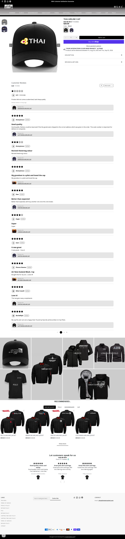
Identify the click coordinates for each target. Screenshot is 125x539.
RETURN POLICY (5, 508)
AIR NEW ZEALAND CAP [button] (24, 280)
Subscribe (55, 498)
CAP (106, 13)
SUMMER (89, 13)
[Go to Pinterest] (10, 1)
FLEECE (21, 13)
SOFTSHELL (66, 13)
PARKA (57, 13)
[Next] (58, 45)
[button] (68, 22)
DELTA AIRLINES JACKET (8, 435)
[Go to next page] (67, 332)
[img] (62, 457)
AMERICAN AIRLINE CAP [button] (24, 159)
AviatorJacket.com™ (70, 537)
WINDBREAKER (33, 13)
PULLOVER (78, 13)
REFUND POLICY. (5, 523)
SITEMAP (3, 526)
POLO (114, 13)
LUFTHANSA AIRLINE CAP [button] (25, 135)
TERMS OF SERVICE (6, 503)
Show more (62, 444)
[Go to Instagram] (5, 1)
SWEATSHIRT (46, 13)
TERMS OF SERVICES (6, 521)
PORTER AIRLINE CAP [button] (24, 207)
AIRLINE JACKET (50, 407)
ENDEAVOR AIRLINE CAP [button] (25, 108)
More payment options (93, 46)
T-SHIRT (98, 13)
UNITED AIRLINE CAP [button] (24, 256)
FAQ (2, 510)
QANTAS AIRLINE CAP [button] (24, 304)
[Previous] (11, 45)
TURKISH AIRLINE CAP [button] (24, 232)
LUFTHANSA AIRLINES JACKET (85, 435)
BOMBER (12, 13)
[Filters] (101, 85)
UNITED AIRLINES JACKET (59, 435)
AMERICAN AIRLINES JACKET (35, 435)
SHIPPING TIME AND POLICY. (8, 515)
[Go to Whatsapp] (8, 1)
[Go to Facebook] (2, 1)
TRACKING (3, 500)
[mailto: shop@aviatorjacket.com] (98, 500)
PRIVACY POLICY (5, 505)
